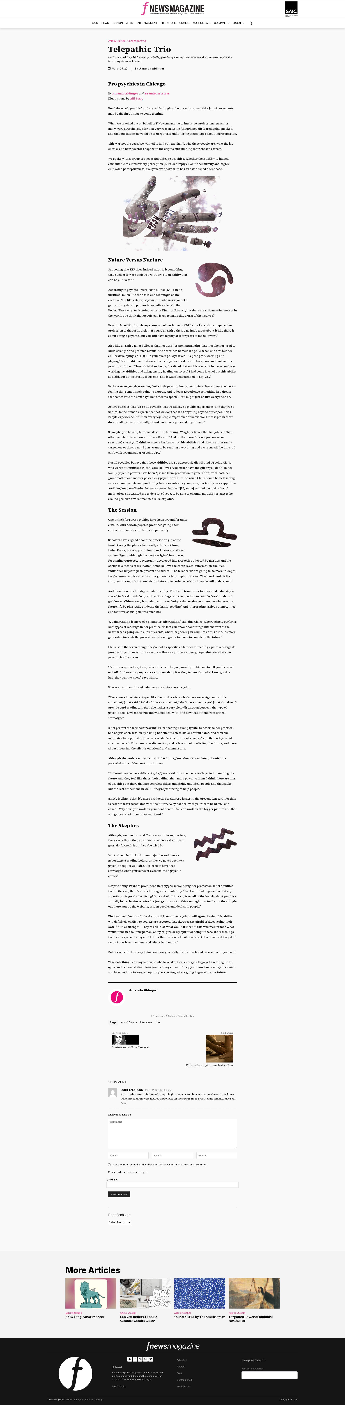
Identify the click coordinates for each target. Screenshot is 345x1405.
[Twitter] (140, 1359)
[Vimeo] (150, 1359)
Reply (123, 1103)
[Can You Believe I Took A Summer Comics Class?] (145, 1293)
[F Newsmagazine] (291, 9)
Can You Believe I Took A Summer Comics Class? (138, 1318)
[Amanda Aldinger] (116, 997)
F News (155, 1016)
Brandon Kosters (157, 93)
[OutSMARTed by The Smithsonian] (199, 1293)
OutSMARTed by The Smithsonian (199, 1316)
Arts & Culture (117, 41)
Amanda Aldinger (151, 68)
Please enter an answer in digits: (128, 1172)
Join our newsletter (252, 1368)
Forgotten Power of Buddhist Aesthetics (251, 1318)
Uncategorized (136, 41)
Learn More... (119, 1386)
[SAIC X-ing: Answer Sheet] (90, 1293)
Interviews (146, 1022)
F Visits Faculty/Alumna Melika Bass (209, 1065)
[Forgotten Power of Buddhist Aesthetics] (254, 1293)
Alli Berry (136, 98)
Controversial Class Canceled (131, 1047)
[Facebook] (135, 1359)
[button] (250, 23)
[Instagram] (145, 1359)
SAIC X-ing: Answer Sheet (84, 1316)
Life (158, 1022)
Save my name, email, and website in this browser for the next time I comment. (160, 1164)
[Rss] (129, 1359)
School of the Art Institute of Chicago (84, 1399)
